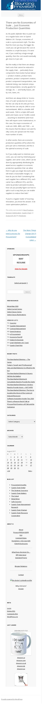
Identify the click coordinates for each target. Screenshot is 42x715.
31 (18, 468)
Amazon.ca (21, 658)
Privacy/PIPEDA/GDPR (21, 532)
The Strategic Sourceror (19, 490)
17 (18, 462)
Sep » (30, 471)
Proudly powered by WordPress (11, 699)
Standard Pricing (21, 558)
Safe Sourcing (16, 502)
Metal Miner (15, 499)
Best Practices (28, 210)
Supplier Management (18, 326)
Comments (12, 614)
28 (8, 468)
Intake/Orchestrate (16, 340)
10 (18, 460)
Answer (21, 589)
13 (31, 460)
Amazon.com (21, 660)
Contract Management (18, 329)
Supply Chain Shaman (19, 510)
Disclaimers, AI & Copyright (21, 541)
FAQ (21, 535)
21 (8, 465)
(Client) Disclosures (21, 544)
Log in (9, 608)
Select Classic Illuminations (16, 315)
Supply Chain (26, 213)
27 (31, 465)
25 (22, 465)
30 (15, 468)
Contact (21, 575)
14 (8, 462)
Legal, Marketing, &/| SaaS (19, 343)
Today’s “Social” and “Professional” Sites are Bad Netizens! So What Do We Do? (21, 368)
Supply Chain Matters (18, 493)
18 (22, 462)
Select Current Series (14, 309)
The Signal (15, 496)
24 (18, 465)
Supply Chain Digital (18, 488)
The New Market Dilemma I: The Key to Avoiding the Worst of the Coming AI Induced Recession (20, 393)
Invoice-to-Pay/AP (16, 337)
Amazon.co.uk (21, 663)
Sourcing (13, 323)
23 (15, 465)
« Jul (8, 471)
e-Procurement (15, 334)
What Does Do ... (21, 552)
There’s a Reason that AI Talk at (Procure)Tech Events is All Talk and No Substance (20, 404)
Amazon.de (21, 666)
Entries (11, 611)
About (21, 530)
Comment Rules (21, 538)
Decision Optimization (13, 213)
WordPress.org (12, 617)
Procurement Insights (18, 485)
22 (11, 465)
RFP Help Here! (21, 555)
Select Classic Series (14, 312)
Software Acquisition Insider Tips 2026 (20, 399)
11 (22, 460)
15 (11, 462)
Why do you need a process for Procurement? (13, 233)
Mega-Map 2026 (12, 306)
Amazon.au (21, 669)
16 (15, 462)
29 (11, 468)
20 (31, 462)
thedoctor (22, 216)
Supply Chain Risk (16, 345)
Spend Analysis (15, 331)
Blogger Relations (21, 566)
